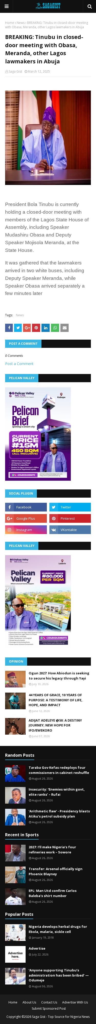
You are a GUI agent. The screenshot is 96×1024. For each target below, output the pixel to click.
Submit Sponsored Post (49, 1008)
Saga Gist (15, 71)
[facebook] (26, 507)
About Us (29, 1002)
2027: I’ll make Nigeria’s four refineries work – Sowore (52, 849)
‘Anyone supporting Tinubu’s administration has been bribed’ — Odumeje (59, 975)
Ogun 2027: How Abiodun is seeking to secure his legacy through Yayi (59, 676)
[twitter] (70, 507)
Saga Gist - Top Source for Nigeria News (61, 1017)
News (21, 23)
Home (9, 23)
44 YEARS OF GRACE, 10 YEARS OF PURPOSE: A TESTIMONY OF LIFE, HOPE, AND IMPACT (55, 700)
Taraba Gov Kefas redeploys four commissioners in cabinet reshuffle (59, 770)
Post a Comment (19, 363)
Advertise (37, 948)
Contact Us (49, 1002)
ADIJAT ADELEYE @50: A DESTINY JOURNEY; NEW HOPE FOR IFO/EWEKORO (55, 725)
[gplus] (26, 518)
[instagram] (26, 529)
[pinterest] (70, 518)
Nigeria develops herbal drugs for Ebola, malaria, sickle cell (58, 929)
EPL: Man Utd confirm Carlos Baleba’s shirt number (53, 893)
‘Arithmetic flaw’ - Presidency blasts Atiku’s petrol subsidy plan (59, 814)
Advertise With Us (75, 1002)
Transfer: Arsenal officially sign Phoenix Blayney (55, 871)
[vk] (70, 529)
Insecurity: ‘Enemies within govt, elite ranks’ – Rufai (57, 792)
